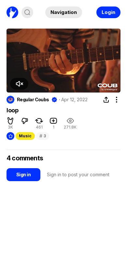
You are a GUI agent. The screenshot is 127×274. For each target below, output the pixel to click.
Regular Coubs (33, 99)
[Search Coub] (27, 12)
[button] (19, 84)
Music (25, 135)
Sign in (23, 174)
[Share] (106, 100)
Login (108, 12)
